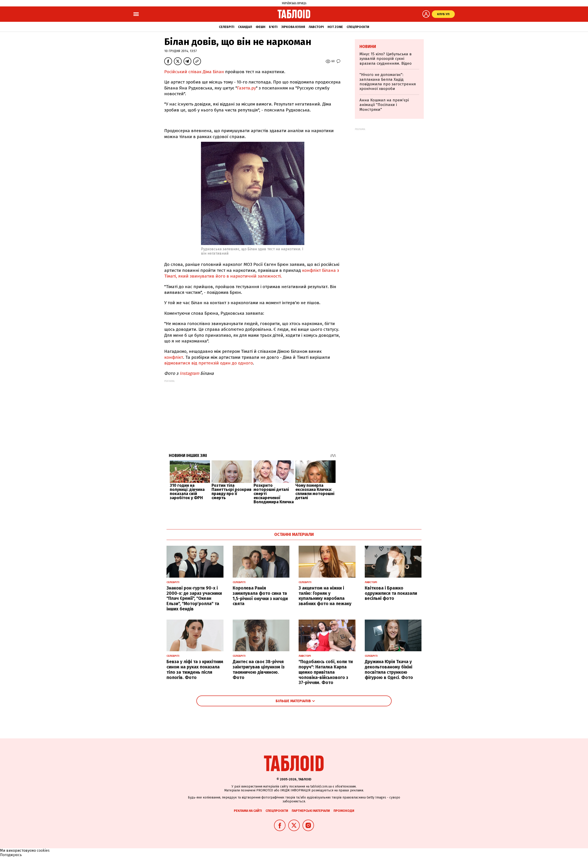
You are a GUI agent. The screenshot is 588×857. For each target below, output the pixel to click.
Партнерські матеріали (311, 811)
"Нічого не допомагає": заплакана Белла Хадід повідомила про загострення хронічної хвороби (387, 81)
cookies (43, 850)
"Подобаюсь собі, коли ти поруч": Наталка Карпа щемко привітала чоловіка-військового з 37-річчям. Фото (326, 672)
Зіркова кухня (293, 27)
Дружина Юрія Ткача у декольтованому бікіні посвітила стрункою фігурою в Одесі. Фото (389, 669)
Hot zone (335, 27)
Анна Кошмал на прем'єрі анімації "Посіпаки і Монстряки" (384, 105)
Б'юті (273, 27)
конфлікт (173, 357)
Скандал (245, 27)
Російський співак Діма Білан (194, 71)
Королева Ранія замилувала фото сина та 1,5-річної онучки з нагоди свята (260, 595)
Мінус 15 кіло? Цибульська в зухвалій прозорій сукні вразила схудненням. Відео (385, 59)
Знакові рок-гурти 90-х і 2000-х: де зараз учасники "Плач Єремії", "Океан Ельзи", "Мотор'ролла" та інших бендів (194, 598)
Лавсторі (316, 27)
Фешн (260, 27)
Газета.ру (246, 88)
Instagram (189, 373)
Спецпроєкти (358, 27)
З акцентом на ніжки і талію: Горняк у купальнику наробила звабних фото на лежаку (325, 595)
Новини (367, 46)
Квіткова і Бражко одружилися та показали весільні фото (391, 593)
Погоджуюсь (11, 855)
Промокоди (344, 811)
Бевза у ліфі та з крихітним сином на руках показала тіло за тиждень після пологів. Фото (195, 669)
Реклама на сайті (248, 811)
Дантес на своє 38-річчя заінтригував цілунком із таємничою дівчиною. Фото (259, 669)
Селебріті (226, 27)
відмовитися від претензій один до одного (208, 363)
